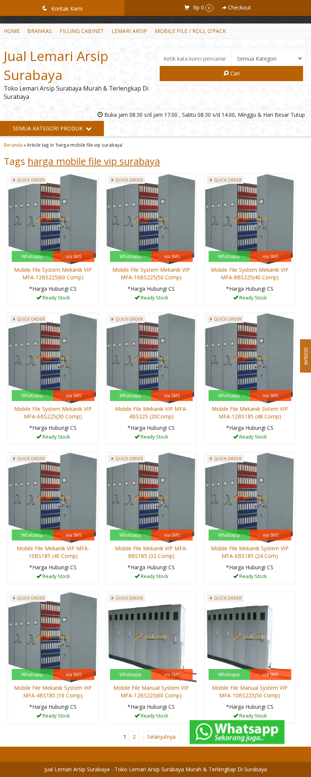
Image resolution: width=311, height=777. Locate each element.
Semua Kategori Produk (48, 128)
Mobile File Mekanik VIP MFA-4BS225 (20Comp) (151, 412)
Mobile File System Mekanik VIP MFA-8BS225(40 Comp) (250, 273)
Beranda (13, 145)
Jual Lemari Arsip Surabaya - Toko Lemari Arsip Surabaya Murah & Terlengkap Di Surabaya (155, 769)
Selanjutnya (161, 736)
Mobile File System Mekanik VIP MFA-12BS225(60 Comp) (53, 273)
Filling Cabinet (82, 30)
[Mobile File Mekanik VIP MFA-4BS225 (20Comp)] (151, 357)
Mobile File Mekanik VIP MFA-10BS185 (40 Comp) (53, 552)
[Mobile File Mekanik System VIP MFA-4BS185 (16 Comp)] (53, 636)
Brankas (39, 30)
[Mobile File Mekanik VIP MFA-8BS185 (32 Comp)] (151, 497)
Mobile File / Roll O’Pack (190, 30)
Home (12, 30)
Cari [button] (234, 73)
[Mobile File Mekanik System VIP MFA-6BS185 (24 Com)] (250, 497)
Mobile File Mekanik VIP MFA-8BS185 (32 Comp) (151, 552)
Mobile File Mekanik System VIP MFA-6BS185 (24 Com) (250, 552)
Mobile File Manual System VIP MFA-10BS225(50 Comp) (249, 691)
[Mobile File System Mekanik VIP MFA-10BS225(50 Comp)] (151, 218)
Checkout (238, 7)
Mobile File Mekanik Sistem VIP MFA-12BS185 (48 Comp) (250, 412)
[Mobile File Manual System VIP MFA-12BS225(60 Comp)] (151, 636)
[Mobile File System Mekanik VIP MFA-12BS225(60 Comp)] (53, 218)
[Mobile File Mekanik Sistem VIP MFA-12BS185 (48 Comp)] (250, 357)
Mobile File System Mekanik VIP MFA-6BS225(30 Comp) (53, 412)
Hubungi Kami (56, 298)
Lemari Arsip (129, 30)
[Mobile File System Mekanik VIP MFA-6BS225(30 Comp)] (53, 357)
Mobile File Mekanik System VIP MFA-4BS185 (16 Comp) (53, 691)
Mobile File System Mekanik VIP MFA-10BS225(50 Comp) (151, 273)
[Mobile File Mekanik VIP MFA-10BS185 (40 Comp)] (53, 497)
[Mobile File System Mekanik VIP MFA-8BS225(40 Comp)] (250, 218)
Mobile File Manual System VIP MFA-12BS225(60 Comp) (151, 691)
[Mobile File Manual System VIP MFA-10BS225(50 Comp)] (250, 636)
